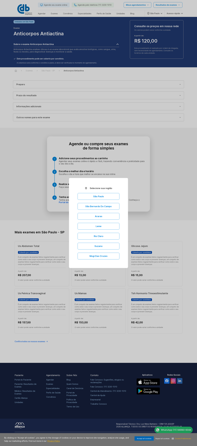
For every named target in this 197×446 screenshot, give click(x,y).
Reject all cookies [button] (162, 439)
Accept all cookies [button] (144, 439)
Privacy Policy (53, 441)
